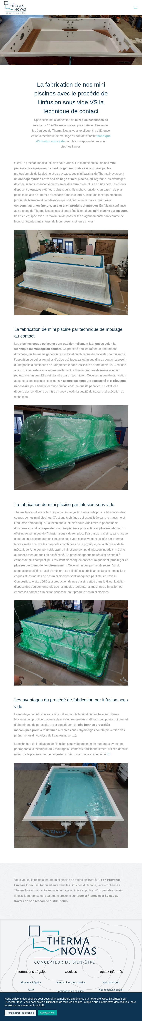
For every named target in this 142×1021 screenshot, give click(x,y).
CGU (31, 989)
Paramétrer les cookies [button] (70, 990)
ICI (108, 754)
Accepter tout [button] (47, 1012)
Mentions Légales (31, 982)
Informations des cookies (71, 982)
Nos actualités (111, 982)
